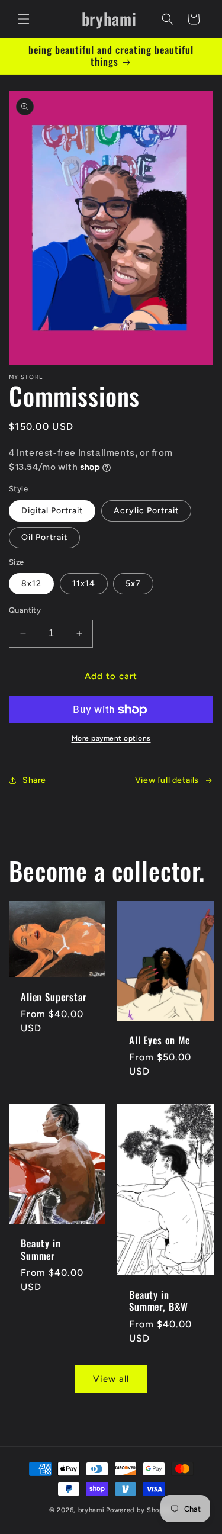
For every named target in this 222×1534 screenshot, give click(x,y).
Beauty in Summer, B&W (158, 1301)
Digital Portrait (52, 511)
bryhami (91, 1510)
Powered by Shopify (139, 1510)
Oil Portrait (44, 537)
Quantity (25, 610)
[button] (24, 19)
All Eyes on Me (159, 1040)
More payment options (111, 738)
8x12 (31, 583)
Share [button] (34, 780)
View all (111, 1379)
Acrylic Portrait (146, 511)
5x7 (133, 583)
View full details (167, 780)
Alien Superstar (54, 997)
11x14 (83, 583)
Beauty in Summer (41, 1249)
